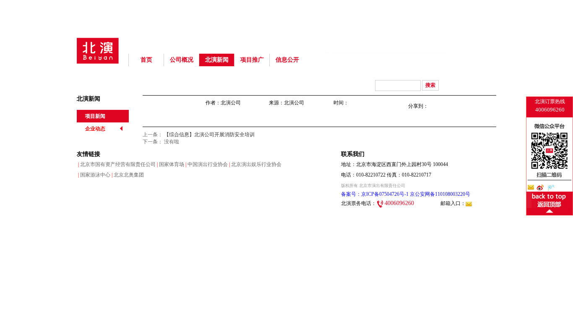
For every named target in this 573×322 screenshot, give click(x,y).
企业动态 (95, 129)
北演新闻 (217, 60)
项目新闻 (95, 116)
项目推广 (252, 60)
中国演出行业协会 (206, 164)
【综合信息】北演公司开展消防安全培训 (209, 135)
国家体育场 (170, 164)
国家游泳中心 (93, 175)
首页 (146, 60)
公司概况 (181, 60)
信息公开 (287, 60)
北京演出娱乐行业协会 (254, 164)
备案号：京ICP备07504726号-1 (375, 194)
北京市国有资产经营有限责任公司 (116, 164)
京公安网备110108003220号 (439, 194)
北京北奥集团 (127, 175)
